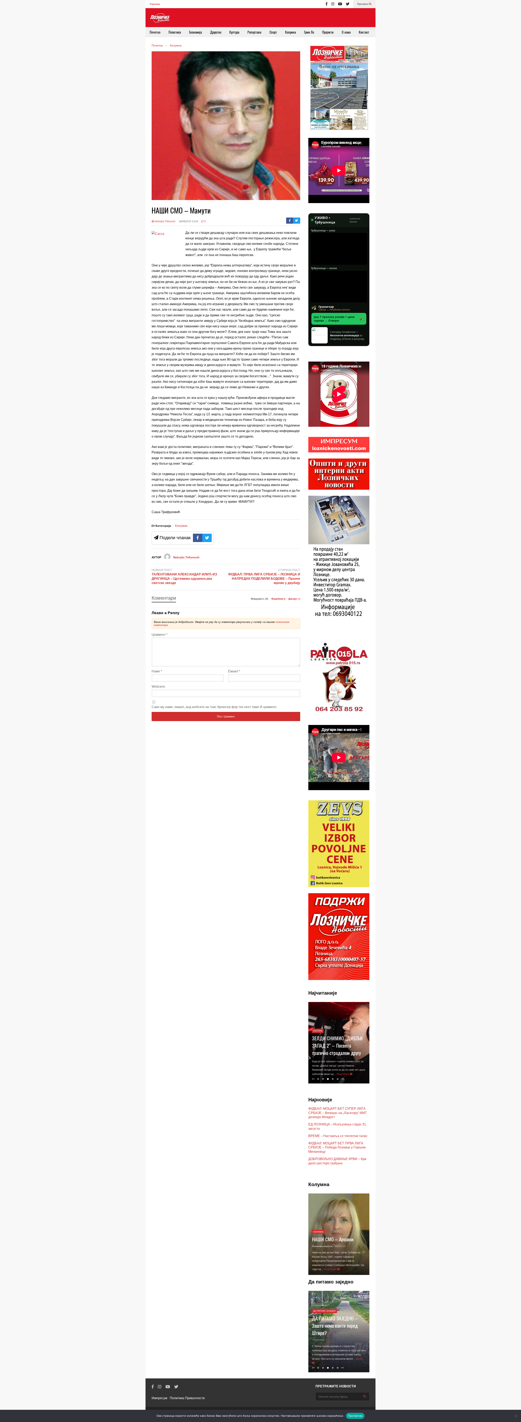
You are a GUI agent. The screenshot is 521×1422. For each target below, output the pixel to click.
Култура (234, 32)
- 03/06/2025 (318, 1335)
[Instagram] (332, 4)
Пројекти (328, 32)
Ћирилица (155, 4)
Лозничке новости (322, 1250)
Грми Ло (309, 32)
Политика (175, 32)
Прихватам (355, 1415)
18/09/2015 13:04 (188, 221)
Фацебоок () (278, 598)
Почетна (155, 32)
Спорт (273, 32)
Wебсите (158, 686)
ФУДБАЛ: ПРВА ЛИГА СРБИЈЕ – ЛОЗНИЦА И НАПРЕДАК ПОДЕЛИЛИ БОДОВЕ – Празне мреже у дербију (264, 579)
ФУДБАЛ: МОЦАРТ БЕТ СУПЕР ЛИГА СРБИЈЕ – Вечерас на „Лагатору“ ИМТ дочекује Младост (337, 1113)
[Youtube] (340, 4)
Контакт (364, 32)
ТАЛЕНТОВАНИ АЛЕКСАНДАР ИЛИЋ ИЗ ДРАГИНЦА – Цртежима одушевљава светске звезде (184, 579)
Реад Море (350, 1074)
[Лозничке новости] (160, 18)
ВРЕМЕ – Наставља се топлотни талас (338, 1136)
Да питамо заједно (324, 1306)
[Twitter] (347, 4)
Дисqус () (294, 598)
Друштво (215, 32)
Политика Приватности (187, 1398)
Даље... (316, 1363)
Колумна (290, 32)
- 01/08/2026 (339, 1250)
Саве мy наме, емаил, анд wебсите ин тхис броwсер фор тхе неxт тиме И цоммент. (214, 707)
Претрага (363, 4)
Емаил (234, 671)
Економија (195, 32)
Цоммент (159, 634)
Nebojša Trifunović (164, 221)
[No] (516, 1416)
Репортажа (254, 32)
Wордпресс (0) (260, 598)
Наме (157, 671)
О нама (346, 32)
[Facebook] (326, 4)
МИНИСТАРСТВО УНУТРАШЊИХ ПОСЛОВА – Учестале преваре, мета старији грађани (337, 1037)
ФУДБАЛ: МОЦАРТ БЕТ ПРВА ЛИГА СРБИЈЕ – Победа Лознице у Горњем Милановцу (337, 1148)
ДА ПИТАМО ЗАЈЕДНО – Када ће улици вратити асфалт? (335, 1321)
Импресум (159, 1398)
